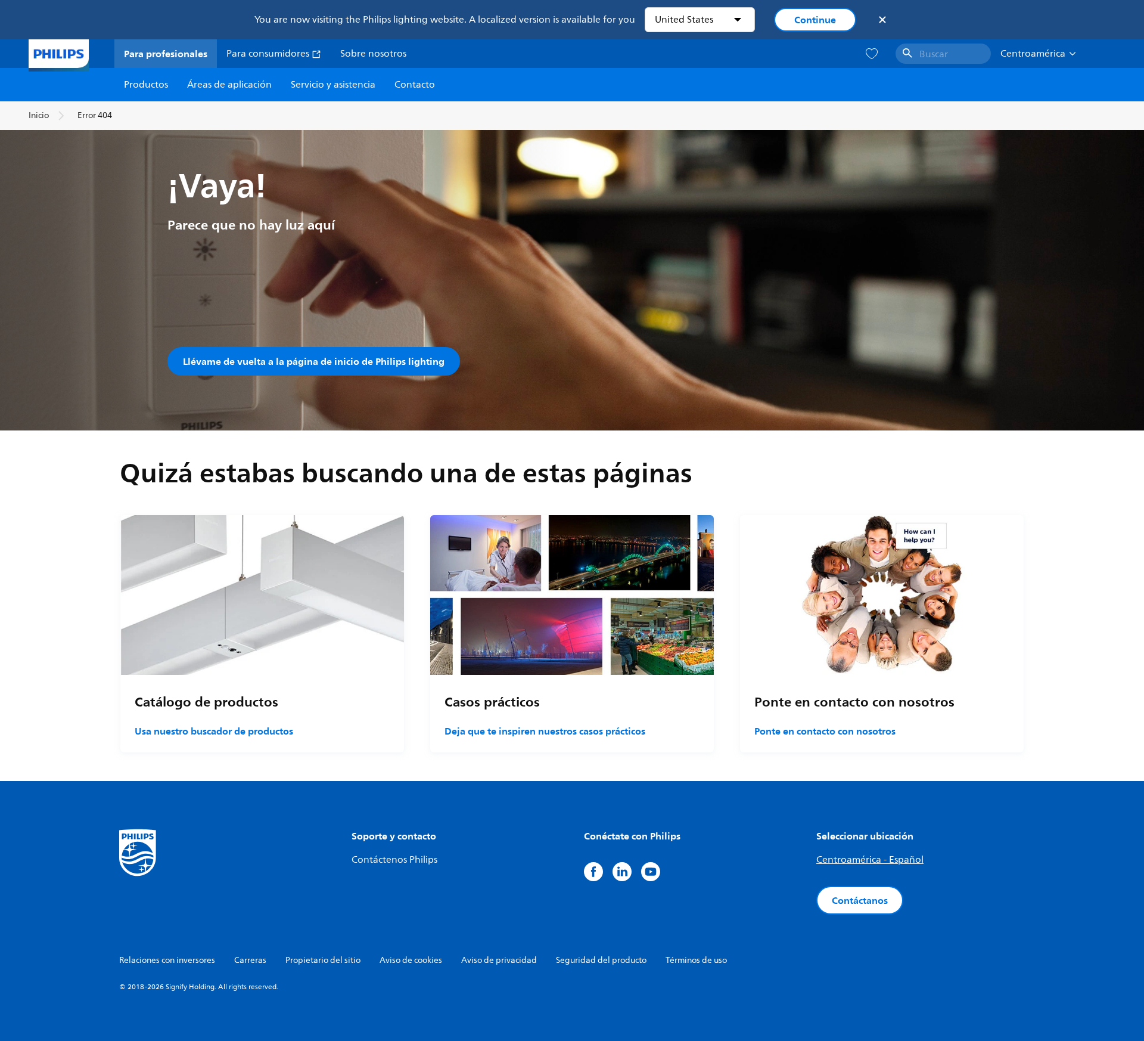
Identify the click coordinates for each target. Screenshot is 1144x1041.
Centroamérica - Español (870, 860)
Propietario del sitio (322, 960)
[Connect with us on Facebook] (593, 871)
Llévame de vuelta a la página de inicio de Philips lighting (313, 361)
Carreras (250, 960)
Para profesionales (165, 54)
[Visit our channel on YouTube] (650, 871)
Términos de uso (696, 960)
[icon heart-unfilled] (872, 54)
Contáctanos (860, 900)
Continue (815, 19)
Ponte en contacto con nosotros (825, 731)
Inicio (39, 115)
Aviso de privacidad (499, 960)
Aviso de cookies (411, 960)
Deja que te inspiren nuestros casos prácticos (544, 731)
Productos (146, 84)
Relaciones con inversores (167, 960)
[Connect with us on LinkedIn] (622, 871)
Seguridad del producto (601, 960)
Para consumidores (269, 54)
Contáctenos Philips (394, 860)
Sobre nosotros (373, 54)
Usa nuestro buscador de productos (214, 731)
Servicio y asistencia (333, 84)
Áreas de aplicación (229, 84)
